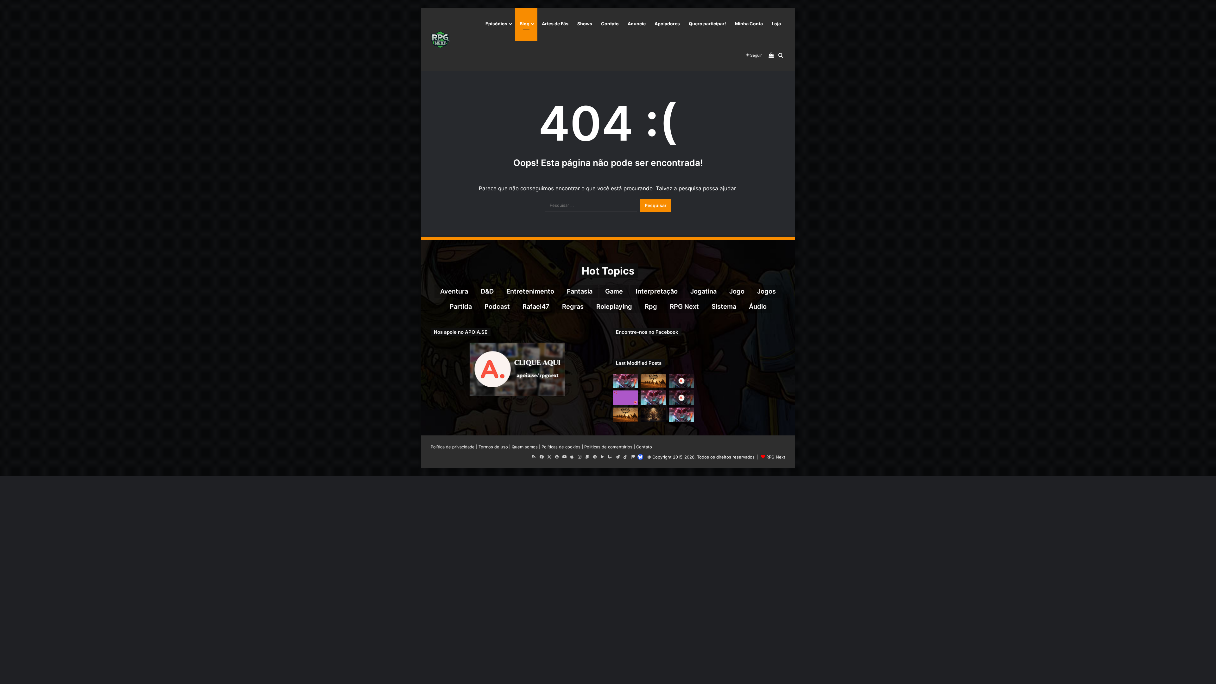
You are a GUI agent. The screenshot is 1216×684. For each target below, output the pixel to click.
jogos (766, 291)
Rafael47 (535, 306)
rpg (651, 306)
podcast (497, 306)
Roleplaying (614, 306)
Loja (776, 23)
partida (461, 306)
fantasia (579, 291)
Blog (524, 23)
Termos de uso (493, 446)
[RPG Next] (440, 39)
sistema (724, 306)
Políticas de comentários (608, 446)
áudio (758, 306)
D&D (487, 291)
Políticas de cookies (561, 446)
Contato (610, 23)
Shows (584, 23)
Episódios (496, 23)
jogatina (703, 291)
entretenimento (530, 291)
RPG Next (684, 306)
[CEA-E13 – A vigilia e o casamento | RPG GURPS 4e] (625, 415)
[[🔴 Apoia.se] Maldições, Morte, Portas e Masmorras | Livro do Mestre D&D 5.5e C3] (681, 397)
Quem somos (525, 446)
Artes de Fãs (555, 23)
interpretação (657, 291)
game (614, 291)
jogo (736, 291)
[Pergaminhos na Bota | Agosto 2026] (653, 415)
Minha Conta (749, 23)
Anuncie (637, 23)
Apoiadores (667, 23)
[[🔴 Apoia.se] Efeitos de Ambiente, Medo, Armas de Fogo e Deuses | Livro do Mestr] (681, 381)
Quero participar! (707, 23)
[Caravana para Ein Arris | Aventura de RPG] (653, 381)
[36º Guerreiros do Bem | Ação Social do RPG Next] (625, 397)
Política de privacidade (453, 446)
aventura (454, 291)
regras (573, 306)
